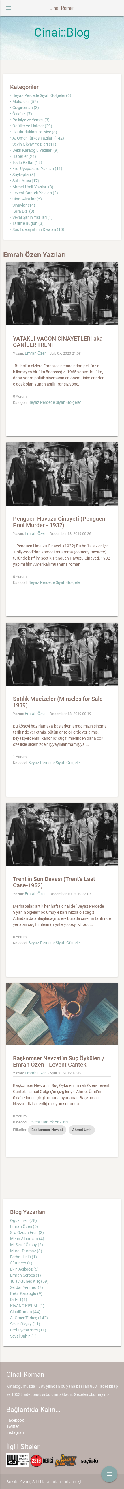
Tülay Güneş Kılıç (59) (29, 1281)
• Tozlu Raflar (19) (26, 162)
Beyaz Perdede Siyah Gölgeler (54, 402)
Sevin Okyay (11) (25, 1324)
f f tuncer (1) (21, 1263)
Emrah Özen (36, 353)
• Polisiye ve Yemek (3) (30, 119)
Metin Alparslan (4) (27, 1238)
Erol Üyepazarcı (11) (28, 1330)
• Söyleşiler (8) (22, 174)
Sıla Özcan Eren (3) (27, 1232)
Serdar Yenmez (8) (26, 1287)
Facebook (15, 1420)
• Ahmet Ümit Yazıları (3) (31, 186)
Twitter (12, 1426)
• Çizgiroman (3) (24, 107)
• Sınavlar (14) (22, 205)
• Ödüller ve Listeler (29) (31, 126)
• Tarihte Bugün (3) (27, 223)
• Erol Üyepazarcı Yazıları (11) (36, 168)
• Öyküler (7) (21, 113)
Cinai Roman (62, 8)
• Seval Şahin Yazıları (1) (31, 217)
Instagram (15, 1432)
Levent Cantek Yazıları (48, 1122)
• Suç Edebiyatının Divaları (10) (37, 229)
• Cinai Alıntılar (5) (26, 199)
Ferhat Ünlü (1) (23, 1257)
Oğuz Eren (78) (23, 1220)
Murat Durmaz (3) (26, 1251)
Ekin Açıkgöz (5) (24, 1269)
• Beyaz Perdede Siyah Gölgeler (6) (40, 95)
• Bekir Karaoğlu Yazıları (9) (34, 150)
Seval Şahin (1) (23, 1336)
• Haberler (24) (23, 156)
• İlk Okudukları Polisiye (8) (33, 132)
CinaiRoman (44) (25, 1311)
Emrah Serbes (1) (25, 1275)
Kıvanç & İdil (30, 1481)
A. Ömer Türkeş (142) (29, 1318)
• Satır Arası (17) (24, 180)
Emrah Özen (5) (24, 1226)
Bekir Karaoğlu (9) (26, 1293)
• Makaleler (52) (24, 101)
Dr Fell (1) (18, 1299)
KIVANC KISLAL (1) (27, 1305)
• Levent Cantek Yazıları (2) (34, 193)
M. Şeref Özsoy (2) (26, 1244)
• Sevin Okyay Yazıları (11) (33, 144)
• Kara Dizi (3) (22, 211)
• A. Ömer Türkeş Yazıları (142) (37, 138)
